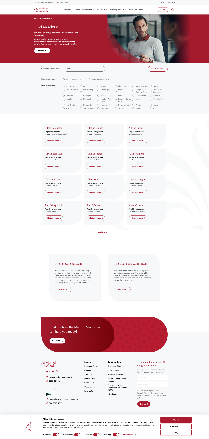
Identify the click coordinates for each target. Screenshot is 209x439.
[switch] (77, 434)
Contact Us (89, 383)
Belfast (96, 160)
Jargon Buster (113, 370)
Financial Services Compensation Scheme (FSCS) (117, 387)
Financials (88, 391)
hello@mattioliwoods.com (60, 377)
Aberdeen (97, 134)
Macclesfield (140, 211)
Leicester (139, 134)
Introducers (112, 394)
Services (67, 9)
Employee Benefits (84, 9)
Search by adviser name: (51, 69)
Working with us (117, 9)
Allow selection (176, 426)
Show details (128, 435)
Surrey (54, 211)
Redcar (54, 186)
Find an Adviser (90, 378)
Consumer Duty (114, 362)
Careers (87, 370)
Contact (162, 2)
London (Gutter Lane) (59, 134)
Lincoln (138, 160)
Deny (176, 433)
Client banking (90, 387)
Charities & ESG (114, 366)
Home (36, 18)
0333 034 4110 (55, 381)
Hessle (54, 160)
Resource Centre (136, 9)
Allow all (176, 420)
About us (101, 9)
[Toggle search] (172, 9)
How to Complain (115, 374)
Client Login (171, 2)
